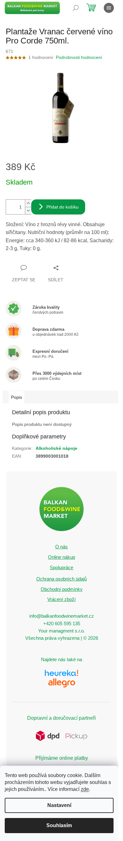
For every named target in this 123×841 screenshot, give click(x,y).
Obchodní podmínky (62, 589)
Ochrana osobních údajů (61, 578)
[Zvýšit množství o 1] (28, 203)
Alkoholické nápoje (56, 448)
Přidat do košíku (62, 206)
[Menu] (108, 8)
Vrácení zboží (61, 599)
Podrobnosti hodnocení (79, 57)
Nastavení (59, 805)
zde (85, 789)
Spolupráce (61, 567)
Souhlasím (59, 825)
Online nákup (61, 557)
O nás (61, 546)
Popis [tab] (16, 397)
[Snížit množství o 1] (28, 210)
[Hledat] (75, 8)
